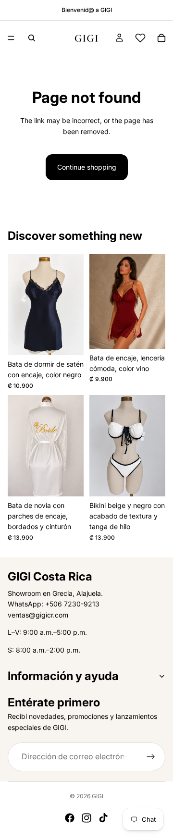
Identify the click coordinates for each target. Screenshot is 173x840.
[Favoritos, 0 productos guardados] (140, 38)
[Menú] (11, 38)
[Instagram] (86, 818)
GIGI (97, 796)
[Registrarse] (151, 757)
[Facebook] (69, 818)
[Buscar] (31, 38)
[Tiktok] (103, 818)
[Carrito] (161, 38)
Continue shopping (86, 167)
